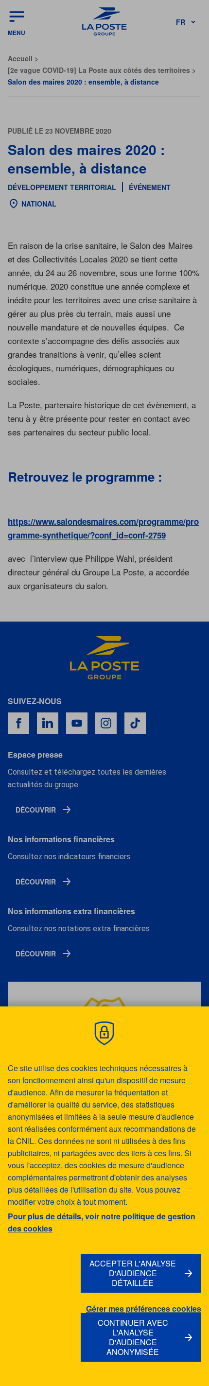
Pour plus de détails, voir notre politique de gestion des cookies (101, 1222)
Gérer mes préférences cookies (143, 1308)
